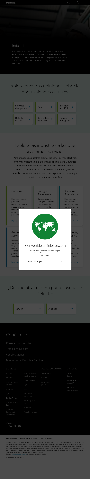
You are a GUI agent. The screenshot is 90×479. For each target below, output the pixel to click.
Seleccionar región (34, 262)
